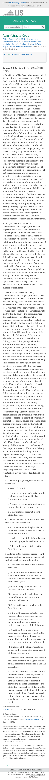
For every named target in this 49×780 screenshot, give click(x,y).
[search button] (43, 27)
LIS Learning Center (17, 3)
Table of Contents (9, 39)
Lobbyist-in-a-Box (24, 770)
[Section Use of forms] (4, 54)
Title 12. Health (22, 39)
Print (18, 54)
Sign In (36, 777)
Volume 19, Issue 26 (32, 719)
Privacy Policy (37, 770)
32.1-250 (17, 709)
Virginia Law (24, 21)
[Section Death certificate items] (12, 54)
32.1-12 (8, 709)
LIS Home (13, 770)
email (30, 54)
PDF (23, 54)
